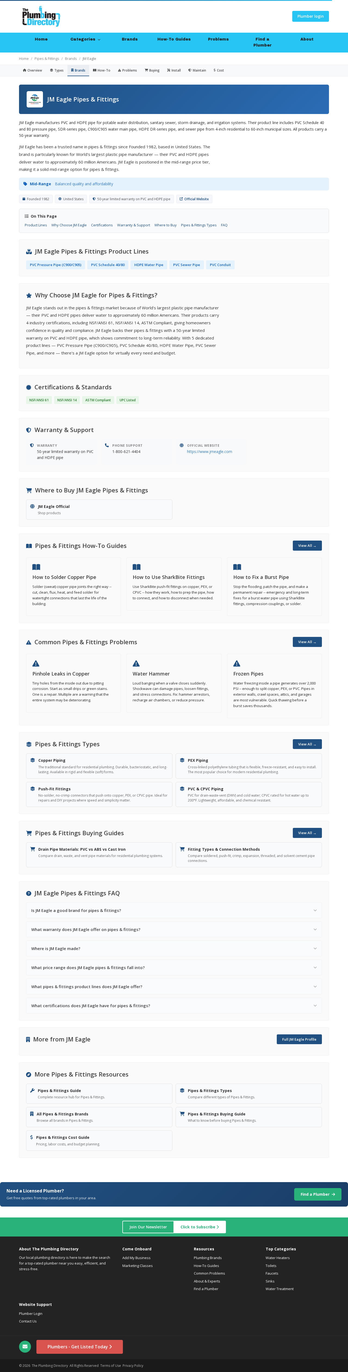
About (306, 39)
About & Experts (207, 1281)
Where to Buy (165, 225)
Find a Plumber (262, 42)
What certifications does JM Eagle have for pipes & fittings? (90, 1005)
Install (176, 70)
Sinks (270, 1281)
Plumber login (310, 16)
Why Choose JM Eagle (69, 225)
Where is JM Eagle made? (55, 948)
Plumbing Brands (208, 1257)
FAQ (224, 225)
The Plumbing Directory (50, 1365)
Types (59, 70)
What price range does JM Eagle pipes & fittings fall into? (88, 967)
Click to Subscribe (198, 1226)
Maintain (199, 70)
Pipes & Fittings (47, 58)
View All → (307, 545)
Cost (220, 70)
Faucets (272, 1273)
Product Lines (36, 225)
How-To (104, 70)
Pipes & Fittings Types (199, 225)
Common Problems (209, 1273)
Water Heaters (278, 1257)
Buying (154, 70)
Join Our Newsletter (148, 1226)
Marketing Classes (137, 1265)
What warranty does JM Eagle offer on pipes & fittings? (85, 929)
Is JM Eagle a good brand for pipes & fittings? (76, 910)
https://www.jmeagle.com (209, 451)
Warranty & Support (133, 225)
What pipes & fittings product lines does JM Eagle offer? (86, 986)
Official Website (196, 199)
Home (41, 39)
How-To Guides (174, 39)
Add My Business (136, 1257)
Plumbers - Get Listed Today (78, 1347)
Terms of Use (110, 1365)
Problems (218, 39)
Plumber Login (30, 1313)
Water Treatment (280, 1288)
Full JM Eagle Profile (299, 1039)
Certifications (102, 225)
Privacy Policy (133, 1365)
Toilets (271, 1265)
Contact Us (28, 1321)
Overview (34, 70)
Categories (83, 39)
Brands (130, 39)
